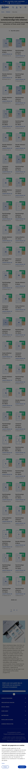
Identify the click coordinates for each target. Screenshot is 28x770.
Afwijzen (5, 766)
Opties (3, 763)
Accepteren (22, 766)
